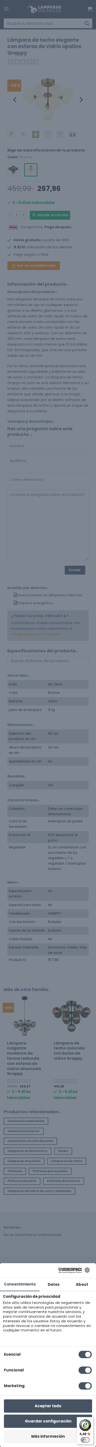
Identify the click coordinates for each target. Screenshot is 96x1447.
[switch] (85, 1440)
